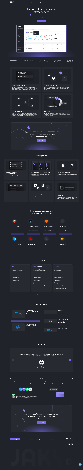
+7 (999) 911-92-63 (68, 439)
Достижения (34, 2)
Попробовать (20, 273)
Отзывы (28, 2)
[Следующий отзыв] (70, 360)
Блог (44, 2)
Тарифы (39, 2)
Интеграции (38, 439)
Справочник (49, 2)
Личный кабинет (68, 2)
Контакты (55, 2)
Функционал (32, 439)
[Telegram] (69, 444)
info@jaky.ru (70, 441)
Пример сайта (22, 2)
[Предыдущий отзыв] (12, 360)
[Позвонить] (72, 444)
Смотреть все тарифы (41, 294)
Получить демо (41, 20)
